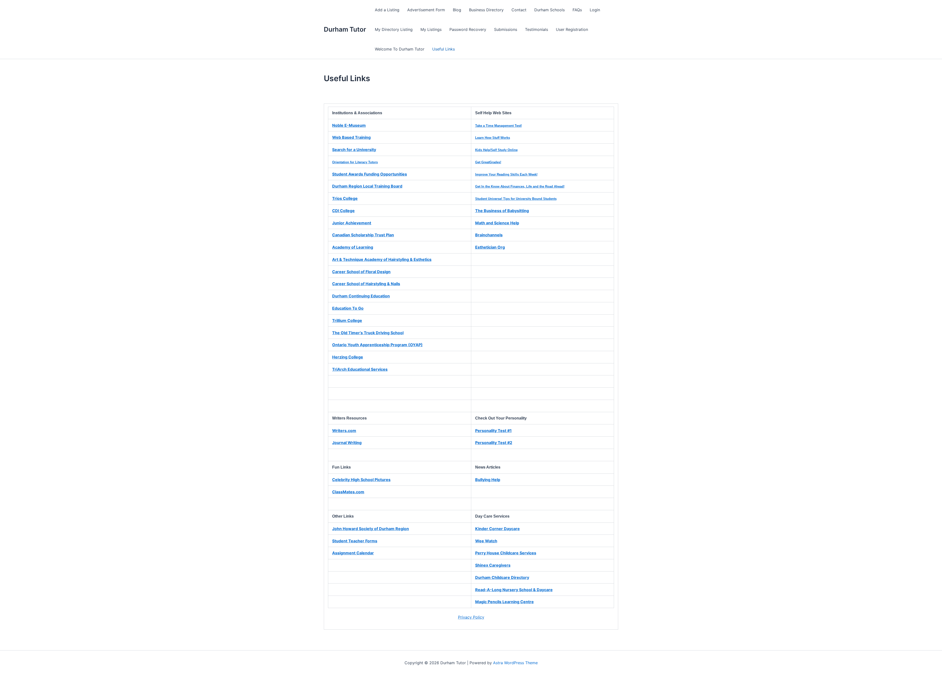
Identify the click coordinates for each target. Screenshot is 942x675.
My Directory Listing (394, 29)
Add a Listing (387, 9)
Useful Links (443, 49)
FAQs (577, 9)
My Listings (431, 29)
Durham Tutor (345, 29)
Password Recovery (467, 29)
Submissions (505, 29)
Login (595, 9)
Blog (457, 9)
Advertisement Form (426, 9)
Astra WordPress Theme (515, 662)
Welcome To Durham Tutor (399, 49)
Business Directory (486, 9)
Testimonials (536, 29)
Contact (518, 9)
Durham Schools (549, 9)
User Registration (572, 29)
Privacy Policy (471, 617)
